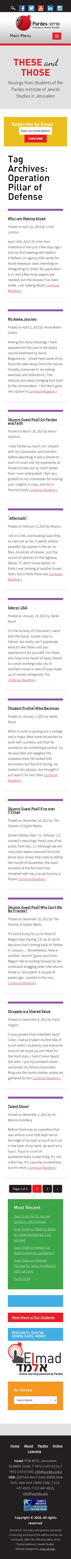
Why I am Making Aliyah (27, 218)
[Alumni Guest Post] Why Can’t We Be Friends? (35, 909)
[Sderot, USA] (35, 599)
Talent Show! (18, 1106)
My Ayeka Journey (22, 319)
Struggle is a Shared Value (29, 1011)
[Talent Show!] (35, 1098)
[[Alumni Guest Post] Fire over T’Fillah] (35, 800)
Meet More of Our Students (33, 1317)
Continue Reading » (43, 391)
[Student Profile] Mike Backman (33, 708)
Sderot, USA (17, 607)
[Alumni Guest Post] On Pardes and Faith (32, 421)
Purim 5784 (22, 1278)
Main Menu (20, 35)
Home (15, 1446)
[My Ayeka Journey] (35, 310)
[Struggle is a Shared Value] (35, 1003)
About (28, 1446)
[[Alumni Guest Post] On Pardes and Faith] (35, 411)
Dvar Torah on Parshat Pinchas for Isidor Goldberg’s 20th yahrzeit (35, 1265)
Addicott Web (47, 1549)
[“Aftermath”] (35, 509)
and (35, 67)
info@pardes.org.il (48, 1471)
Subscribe (35, 138)
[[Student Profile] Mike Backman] (35, 699)
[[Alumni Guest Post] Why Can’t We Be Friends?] (35, 899)
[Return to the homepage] (37, 22)
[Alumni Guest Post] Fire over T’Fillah (31, 810)
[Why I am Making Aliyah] (35, 210)
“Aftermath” (17, 518)
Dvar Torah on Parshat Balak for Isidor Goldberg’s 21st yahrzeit (35, 1234)
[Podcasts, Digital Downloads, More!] (35, 1358)
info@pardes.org (35, 1493)
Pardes (43, 1446)
